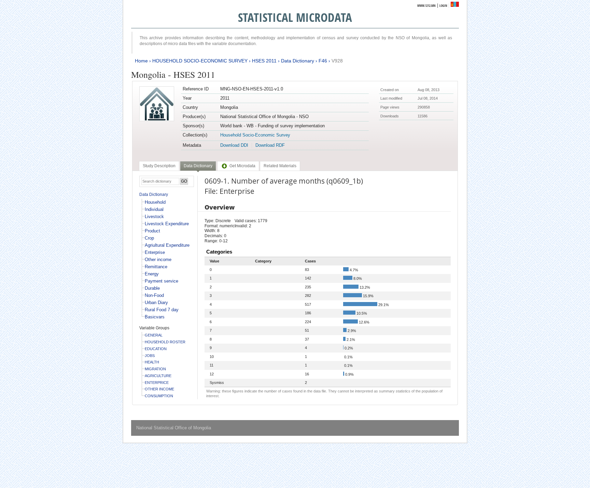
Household (155, 202)
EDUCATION (156, 349)
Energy (152, 273)
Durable (152, 288)
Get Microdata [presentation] (242, 165)
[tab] (159, 166)
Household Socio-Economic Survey (255, 135)
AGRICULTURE (158, 376)
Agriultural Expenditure (167, 245)
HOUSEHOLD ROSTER (165, 342)
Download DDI (234, 145)
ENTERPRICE (157, 383)
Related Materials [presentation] (280, 165)
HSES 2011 (264, 60)
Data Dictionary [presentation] (198, 165)
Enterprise (155, 252)
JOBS (150, 356)
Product (152, 230)
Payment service (161, 281)
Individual (154, 209)
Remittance (156, 266)
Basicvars (155, 316)
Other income (158, 259)
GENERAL (154, 335)
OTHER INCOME (159, 389)
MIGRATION (155, 369)
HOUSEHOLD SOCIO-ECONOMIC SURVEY (200, 60)
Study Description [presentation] (159, 165)
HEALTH (152, 362)
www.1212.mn (426, 5)
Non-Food (154, 295)
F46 (323, 60)
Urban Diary (156, 302)
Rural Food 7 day (162, 309)
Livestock (154, 216)
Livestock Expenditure (167, 223)
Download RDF (270, 145)
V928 (337, 60)
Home (141, 60)
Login (443, 5)
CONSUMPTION (159, 396)
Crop (149, 238)
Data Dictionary (297, 60)
